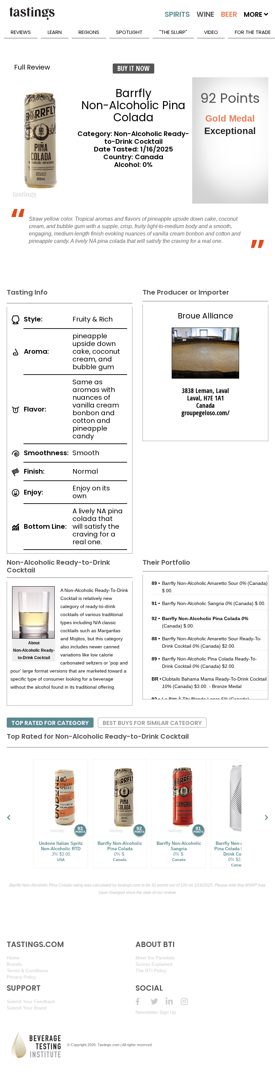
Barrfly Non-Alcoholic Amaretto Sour (204, 583)
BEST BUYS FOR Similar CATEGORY (152, 723)
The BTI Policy (150, 970)
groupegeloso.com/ (205, 412)
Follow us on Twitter (158, 1001)
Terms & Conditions (27, 970)
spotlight (129, 32)
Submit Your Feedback (31, 1001)
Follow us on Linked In (173, 1001)
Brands (14, 964)
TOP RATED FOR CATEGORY (50, 723)
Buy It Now (133, 68)
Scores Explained (153, 964)
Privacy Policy (21, 977)
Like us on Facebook (143, 1001)
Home (13, 957)
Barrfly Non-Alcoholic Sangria (197, 603)
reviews (21, 32)
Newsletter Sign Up (155, 1012)
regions (88, 32)
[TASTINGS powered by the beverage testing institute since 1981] (32, 17)
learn (55, 32)
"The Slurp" (173, 32)
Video (211, 32)
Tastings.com (108, 1045)
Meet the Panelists (155, 957)
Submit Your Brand (27, 1007)
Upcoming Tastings (188, 1001)
